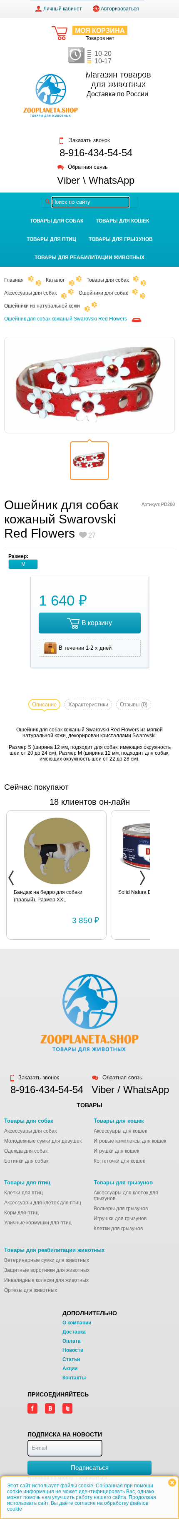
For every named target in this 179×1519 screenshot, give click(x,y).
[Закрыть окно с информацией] (172, 1482)
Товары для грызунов (121, 239)
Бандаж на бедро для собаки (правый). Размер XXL (48, 896)
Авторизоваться (120, 9)
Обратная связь (88, 167)
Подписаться (90, 1467)
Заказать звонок (88, 140)
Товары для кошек (122, 221)
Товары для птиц (51, 239)
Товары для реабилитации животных (89, 257)
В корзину (97, 622)
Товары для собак (56, 221)
